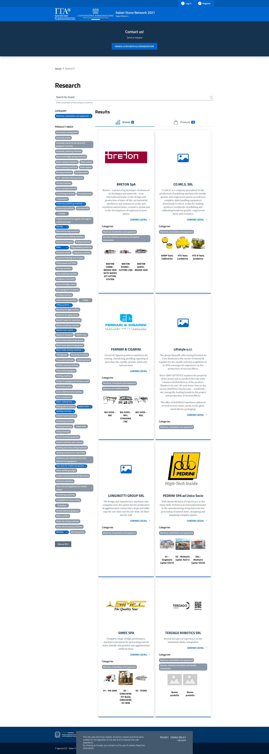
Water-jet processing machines (69, 526)
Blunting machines (64, 172)
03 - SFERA (141, 690)
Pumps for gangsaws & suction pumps (72, 381)
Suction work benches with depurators (72, 475)
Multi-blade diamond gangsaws (69, 345)
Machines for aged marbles (67, 309)
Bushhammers (81, 172)
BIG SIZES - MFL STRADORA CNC (125, 417)
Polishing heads (83, 359)
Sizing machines (63, 431)
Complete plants (85, 193)
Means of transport (64, 334)
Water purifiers (62, 515)
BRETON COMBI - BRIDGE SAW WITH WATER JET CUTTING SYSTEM (110, 271)
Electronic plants (63, 252)
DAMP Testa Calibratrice (167, 257)
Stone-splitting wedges (66, 470)
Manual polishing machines (67, 325)
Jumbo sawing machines (66, 300)
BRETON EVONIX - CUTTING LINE (126, 267)
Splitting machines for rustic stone (70, 452)
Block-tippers (86, 167)
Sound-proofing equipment (67, 436)
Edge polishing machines (81, 247)
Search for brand (65, 97)
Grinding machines (64, 294)
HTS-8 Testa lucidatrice (198, 257)
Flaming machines (63, 268)
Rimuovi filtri (63, 544)
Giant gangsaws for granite (67, 289)
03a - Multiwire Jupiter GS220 (198, 559)
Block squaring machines (66, 167)
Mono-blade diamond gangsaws (69, 340)
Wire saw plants (77, 531)
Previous (99, 262)
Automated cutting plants (67, 132)
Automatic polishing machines (68, 151)
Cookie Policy (178, 737)
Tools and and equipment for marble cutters (71, 488)
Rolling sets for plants (65, 406)
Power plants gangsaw (65, 370)
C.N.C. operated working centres (69, 177)
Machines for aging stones (67, 314)
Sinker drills (81, 426)
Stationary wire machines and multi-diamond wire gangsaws (71, 460)
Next (152, 262)
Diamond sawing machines (67, 231)
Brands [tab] (127, 122)
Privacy (164, 737)
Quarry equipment (63, 397)
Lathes (85, 300)
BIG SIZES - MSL (141, 414)
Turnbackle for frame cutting (68, 500)
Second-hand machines (66, 415)
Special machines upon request (69, 442)
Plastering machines (79, 354)
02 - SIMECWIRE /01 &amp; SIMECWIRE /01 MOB (126, 697)
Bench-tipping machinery (66, 161)
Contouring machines (65, 208)
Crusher (62, 213)
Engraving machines (81, 252)
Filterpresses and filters (66, 263)
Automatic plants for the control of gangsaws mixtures (70, 144)
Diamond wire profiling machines (70, 236)
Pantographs (62, 354)
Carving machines (63, 183)
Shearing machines (64, 426)
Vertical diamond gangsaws (67, 510)
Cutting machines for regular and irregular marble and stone (73, 220)
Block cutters (86, 161)
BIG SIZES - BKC (110, 414)
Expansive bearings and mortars (69, 257)
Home (58, 68)
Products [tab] (187, 122)
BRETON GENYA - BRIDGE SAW (141, 267)
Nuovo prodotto (174, 693)
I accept (181, 740)
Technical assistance (64, 481)
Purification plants (64, 386)
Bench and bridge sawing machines (71, 156)
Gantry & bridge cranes (66, 284)
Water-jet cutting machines (67, 521)
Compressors (62, 198)
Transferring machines (65, 494)
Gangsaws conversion (65, 278)
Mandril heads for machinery (68, 319)
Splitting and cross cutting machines (71, 447)
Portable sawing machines (67, 365)
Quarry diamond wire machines (69, 391)
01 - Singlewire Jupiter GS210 (167, 559)
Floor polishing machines (66, 273)
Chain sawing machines (66, 188)
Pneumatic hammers (65, 359)
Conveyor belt (83, 208)
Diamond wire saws (64, 241)
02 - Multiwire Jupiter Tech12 (183, 558)
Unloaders (62, 505)
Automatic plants (63, 137)
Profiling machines (64, 375)
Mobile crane (81, 334)
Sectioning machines (64, 421)
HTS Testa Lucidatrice (182, 257)
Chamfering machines (65, 193)
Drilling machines (83, 241)
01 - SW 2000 (110, 690)
